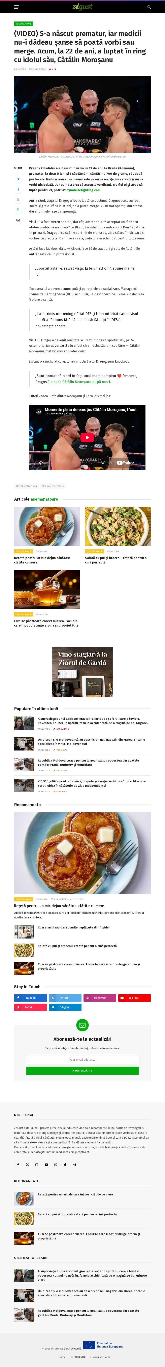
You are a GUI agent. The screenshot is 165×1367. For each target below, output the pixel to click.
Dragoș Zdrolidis (53, 486)
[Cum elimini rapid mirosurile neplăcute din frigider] (24, 932)
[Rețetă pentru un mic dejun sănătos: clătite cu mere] (47, 526)
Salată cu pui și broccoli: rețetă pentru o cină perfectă (116, 560)
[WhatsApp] (18, 210)
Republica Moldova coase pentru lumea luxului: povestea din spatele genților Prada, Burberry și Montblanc (88, 763)
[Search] (149, 7)
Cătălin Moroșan (26, 486)
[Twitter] (18, 199)
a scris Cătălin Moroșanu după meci (80, 382)
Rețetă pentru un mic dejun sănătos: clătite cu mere (42, 560)
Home (62, 1357)
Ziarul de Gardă (72, 1348)
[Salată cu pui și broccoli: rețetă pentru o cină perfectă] (118, 526)
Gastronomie (23, 551)
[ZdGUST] (82, 7)
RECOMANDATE (23, 23)
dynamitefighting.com (83, 190)
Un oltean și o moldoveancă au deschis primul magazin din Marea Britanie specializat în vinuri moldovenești (91, 742)
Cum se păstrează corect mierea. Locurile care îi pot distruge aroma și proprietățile (46, 623)
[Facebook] (18, 189)
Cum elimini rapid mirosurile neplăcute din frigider (74, 927)
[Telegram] (18, 179)
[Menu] (16, 7)
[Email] (18, 220)
